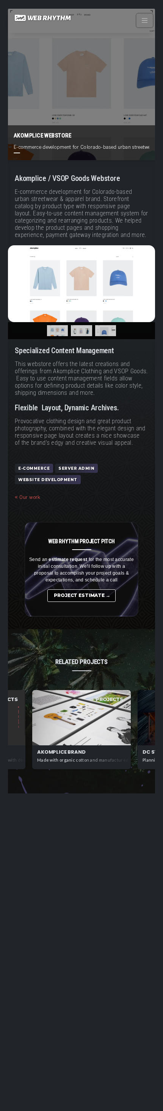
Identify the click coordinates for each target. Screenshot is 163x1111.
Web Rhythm (43, 21)
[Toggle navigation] (145, 20)
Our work (29, 497)
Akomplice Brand (61, 752)
